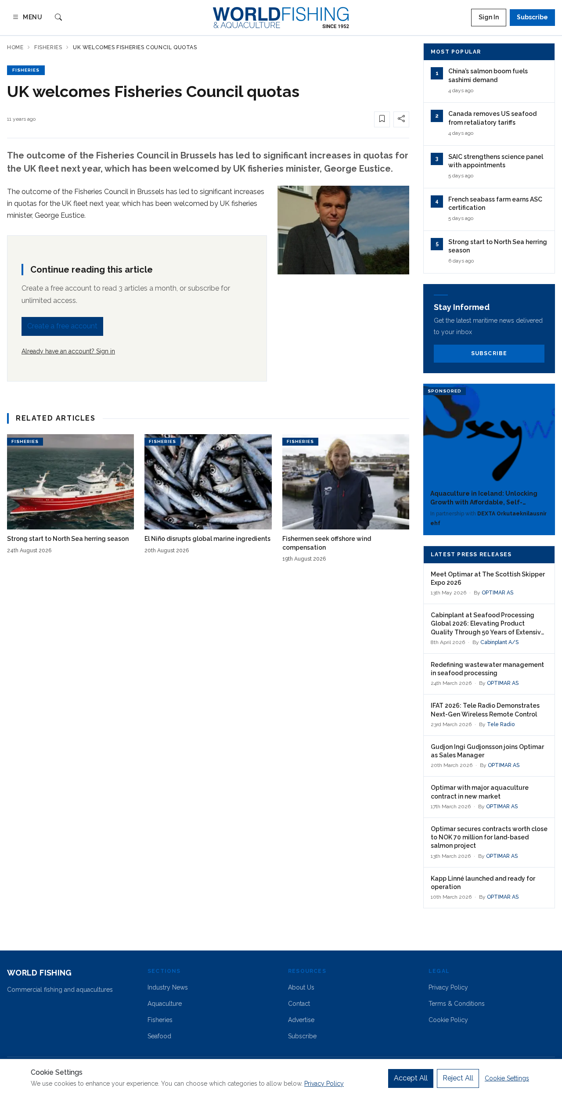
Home (15, 47)
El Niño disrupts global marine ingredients (207, 538)
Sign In (489, 17)
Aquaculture (165, 1003)
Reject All (458, 1078)
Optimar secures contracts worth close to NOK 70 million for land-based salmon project (489, 837)
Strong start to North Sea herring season (68, 538)
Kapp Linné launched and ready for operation (483, 882)
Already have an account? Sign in (68, 351)
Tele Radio (501, 724)
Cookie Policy (448, 1019)
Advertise (301, 1019)
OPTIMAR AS (497, 593)
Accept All (411, 1078)
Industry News (168, 987)
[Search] (58, 18)
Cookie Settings (507, 1078)
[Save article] (382, 119)
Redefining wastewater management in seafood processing (487, 669)
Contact (299, 1003)
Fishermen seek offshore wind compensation (326, 543)
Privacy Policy (448, 987)
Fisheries (48, 47)
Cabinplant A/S (499, 642)
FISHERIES (26, 70)
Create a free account (62, 326)
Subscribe (532, 17)
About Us (301, 987)
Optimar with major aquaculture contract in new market (480, 791)
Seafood (159, 1036)
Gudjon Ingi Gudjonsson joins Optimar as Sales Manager (487, 751)
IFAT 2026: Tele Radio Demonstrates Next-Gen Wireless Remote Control (485, 709)
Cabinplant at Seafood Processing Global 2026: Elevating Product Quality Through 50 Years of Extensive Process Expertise (488, 624)
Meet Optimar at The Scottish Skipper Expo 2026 (488, 578)
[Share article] (401, 119)
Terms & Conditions (457, 1003)
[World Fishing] (281, 17)
